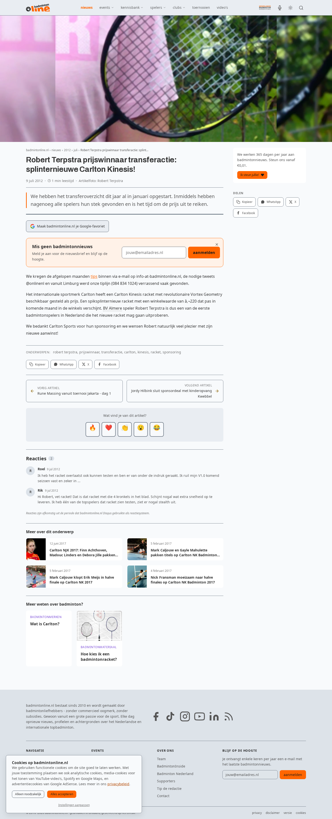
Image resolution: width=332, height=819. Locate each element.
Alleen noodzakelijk (28, 794)
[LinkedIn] (214, 716)
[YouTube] (199, 716)
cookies (301, 813)
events (104, 7)
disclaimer (273, 813)
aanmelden (204, 252)
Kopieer (40, 364)
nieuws (87, 7)
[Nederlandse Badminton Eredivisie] (265, 7)
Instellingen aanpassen (74, 805)
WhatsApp (66, 364)
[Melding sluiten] (216, 244)
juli (76, 150)
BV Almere (112, 308)
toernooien (201, 7)
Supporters (166, 781)
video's (222, 7)
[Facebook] (155, 716)
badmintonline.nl (37, 150)
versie (288, 813)
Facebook (109, 364)
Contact (163, 795)
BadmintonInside (171, 766)
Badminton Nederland (175, 773)
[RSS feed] (228, 716)
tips (94, 276)
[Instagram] (185, 716)
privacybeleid (118, 784)
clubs (177, 7)
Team (161, 759)
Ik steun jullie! (249, 175)
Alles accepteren (62, 794)
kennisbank (130, 7)
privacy (257, 813)
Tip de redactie (169, 788)
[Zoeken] (301, 8)
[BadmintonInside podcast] (280, 8)
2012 (67, 150)
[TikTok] (170, 716)
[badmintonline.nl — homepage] (38, 8)
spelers (156, 7)
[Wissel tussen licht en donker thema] (290, 8)
